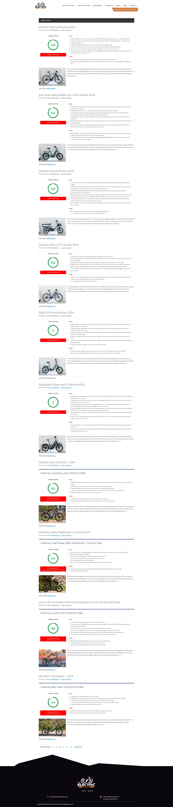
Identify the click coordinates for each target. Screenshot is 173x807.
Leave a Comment (66, 30)
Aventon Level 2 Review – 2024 (57, 462)
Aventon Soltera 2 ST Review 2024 (59, 244)
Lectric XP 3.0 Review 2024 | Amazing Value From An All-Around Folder (79, 602)
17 (71, 747)
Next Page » (78, 747)
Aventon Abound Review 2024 (56, 170)
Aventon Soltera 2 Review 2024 (57, 27)
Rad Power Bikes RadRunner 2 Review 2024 (64, 532)
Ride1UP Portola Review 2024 (56, 312)
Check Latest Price (53, 54)
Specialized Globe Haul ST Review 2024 (61, 384)
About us (90, 791)
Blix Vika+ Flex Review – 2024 (56, 676)
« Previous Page (45, 747)
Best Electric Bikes (41, 5)
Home (84, 791)
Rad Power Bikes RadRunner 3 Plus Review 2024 (67, 94)
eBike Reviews (51, 88)
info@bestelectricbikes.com (59, 797)
